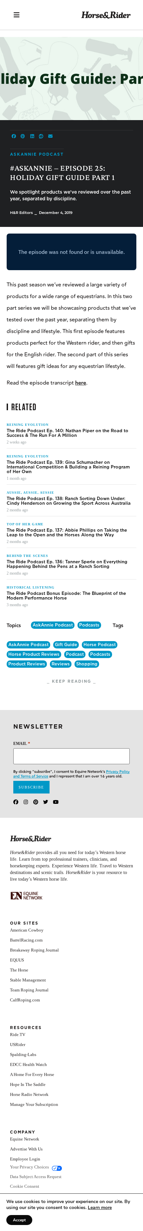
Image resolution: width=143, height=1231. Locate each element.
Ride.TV (17, 1034)
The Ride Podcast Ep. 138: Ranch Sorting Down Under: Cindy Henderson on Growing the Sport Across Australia (69, 501)
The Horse (19, 969)
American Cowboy (27, 930)
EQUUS (17, 960)
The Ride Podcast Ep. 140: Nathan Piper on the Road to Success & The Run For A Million (67, 433)
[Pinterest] (35, 801)
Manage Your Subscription (34, 1104)
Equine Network (24, 1139)
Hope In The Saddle (28, 1084)
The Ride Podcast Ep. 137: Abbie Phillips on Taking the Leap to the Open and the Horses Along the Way (67, 532)
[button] (14, 136)
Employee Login (25, 1158)
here (80, 383)
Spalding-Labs (23, 1054)
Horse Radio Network (29, 1094)
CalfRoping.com (25, 999)
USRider (17, 1044)
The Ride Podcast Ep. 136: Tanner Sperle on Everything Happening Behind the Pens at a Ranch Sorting (67, 564)
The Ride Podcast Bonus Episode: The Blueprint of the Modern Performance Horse (66, 596)
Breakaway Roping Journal (34, 950)
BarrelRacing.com (26, 940)
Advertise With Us (26, 1148)
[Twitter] (45, 801)
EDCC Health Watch (28, 1064)
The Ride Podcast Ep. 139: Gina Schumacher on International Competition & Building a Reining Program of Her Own (68, 467)
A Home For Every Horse (32, 1074)
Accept (19, 1220)
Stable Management (28, 979)
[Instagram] (25, 801)
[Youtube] (55, 801)
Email (21, 743)
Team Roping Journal (29, 989)
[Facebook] (15, 801)
